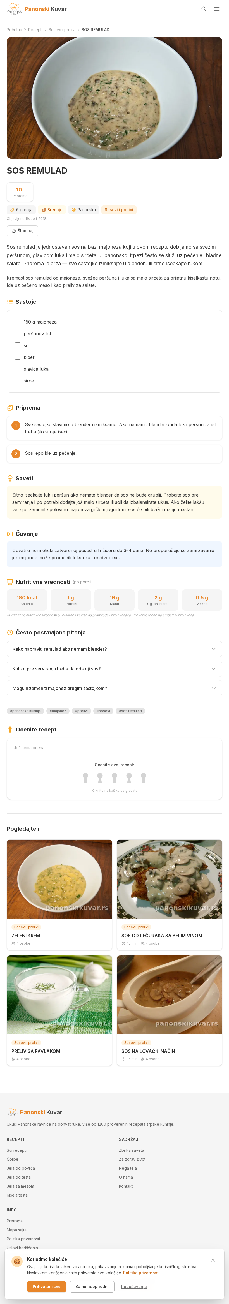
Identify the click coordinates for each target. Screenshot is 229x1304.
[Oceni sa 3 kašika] (114, 777)
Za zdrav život (132, 1159)
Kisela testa (17, 1195)
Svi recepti (17, 1150)
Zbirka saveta (131, 1150)
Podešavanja (134, 1286)
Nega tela (128, 1168)
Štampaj (26, 230)
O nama (126, 1177)
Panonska (87, 209)
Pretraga (15, 1220)
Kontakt (126, 1186)
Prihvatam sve (47, 1286)
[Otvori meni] (216, 9)
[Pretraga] (204, 9)
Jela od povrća (21, 1168)
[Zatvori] (213, 1260)
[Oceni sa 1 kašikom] (85, 777)
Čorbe (12, 1159)
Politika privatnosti (23, 1238)
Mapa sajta (17, 1229)
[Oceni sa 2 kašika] (100, 777)
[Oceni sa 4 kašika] (129, 777)
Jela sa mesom (20, 1186)
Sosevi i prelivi (119, 209)
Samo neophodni (92, 1286)
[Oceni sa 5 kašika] (143, 777)
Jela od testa (19, 1177)
